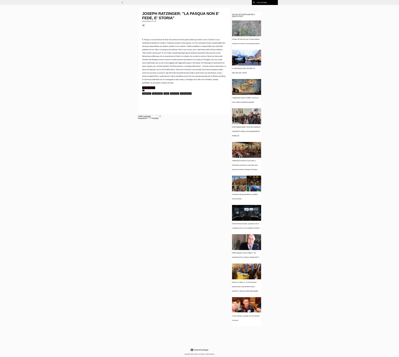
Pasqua (166, 93)
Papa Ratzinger (157, 93)
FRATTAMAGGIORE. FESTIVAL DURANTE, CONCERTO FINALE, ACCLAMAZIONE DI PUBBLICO (246, 131)
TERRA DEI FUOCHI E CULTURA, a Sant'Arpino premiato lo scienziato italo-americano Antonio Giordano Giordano (245, 165)
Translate (154, 118)
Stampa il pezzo (148, 88)
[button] (143, 25)
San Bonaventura (186, 93)
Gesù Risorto (146, 93)
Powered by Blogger (200, 350)
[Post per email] (143, 91)
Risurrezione (174, 93)
